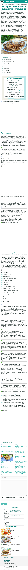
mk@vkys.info (7, 560)
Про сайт (6, 557)
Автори (12, 557)
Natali (20, 87)
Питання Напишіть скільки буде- (13, 497)
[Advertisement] (14, 118)
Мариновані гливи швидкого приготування (6, 472)
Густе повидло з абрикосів (14, 529)
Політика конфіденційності (9, 564)
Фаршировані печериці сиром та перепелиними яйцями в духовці (20, 472)
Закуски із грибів (19, 91)
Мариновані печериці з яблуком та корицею (20, 452)
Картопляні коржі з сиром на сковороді (15, 549)
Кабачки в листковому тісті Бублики (16, 545)
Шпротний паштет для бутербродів (15, 516)
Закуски (11, 91)
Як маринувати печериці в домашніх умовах (21, 462)
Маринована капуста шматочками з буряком (15, 511)
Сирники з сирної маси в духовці (16, 537)
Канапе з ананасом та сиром (15, 520)
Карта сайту (6, 561)
